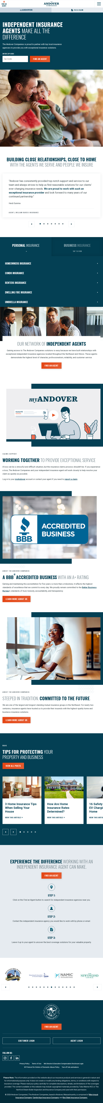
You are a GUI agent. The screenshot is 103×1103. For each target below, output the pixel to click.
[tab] (26, 246)
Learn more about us (16, 599)
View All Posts (13, 765)
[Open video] (53, 415)
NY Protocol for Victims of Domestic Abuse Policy (41, 1067)
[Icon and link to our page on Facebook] (11, 1058)
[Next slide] (71, 224)
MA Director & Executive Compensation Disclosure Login (63, 1064)
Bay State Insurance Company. (75, 1098)
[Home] (51, 4)
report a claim (71, 479)
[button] (40, 223)
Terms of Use (36, 1064)
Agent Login (77, 1040)
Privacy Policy (24, 1064)
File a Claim (78, 10)
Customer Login (26, 1040)
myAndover (20, 479)
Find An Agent (4, 5)
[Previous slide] (32, 224)
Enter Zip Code (8, 54)
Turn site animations (70, 1067)
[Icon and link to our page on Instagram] (5, 1058)
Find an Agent (40, 58)
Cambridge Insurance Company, (46, 1098)
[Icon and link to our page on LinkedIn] (17, 1058)
